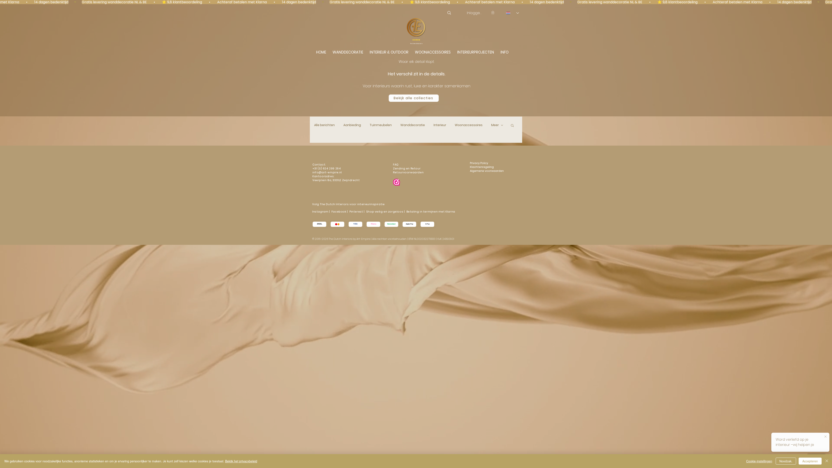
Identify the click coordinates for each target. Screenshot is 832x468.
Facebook (339, 211)
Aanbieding (352, 125)
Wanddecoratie (412, 125)
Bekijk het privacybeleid (241, 461)
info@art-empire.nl (327, 172)
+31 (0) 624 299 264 (326, 168)
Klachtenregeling (482, 167)
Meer (495, 125)
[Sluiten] (826, 461)
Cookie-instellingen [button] (759, 461)
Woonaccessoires (469, 125)
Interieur (440, 125)
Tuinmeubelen (381, 125)
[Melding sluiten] (825, 437)
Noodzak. (785, 461)
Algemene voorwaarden (487, 171)
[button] (492, 12)
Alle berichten (324, 125)
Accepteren (810, 461)
